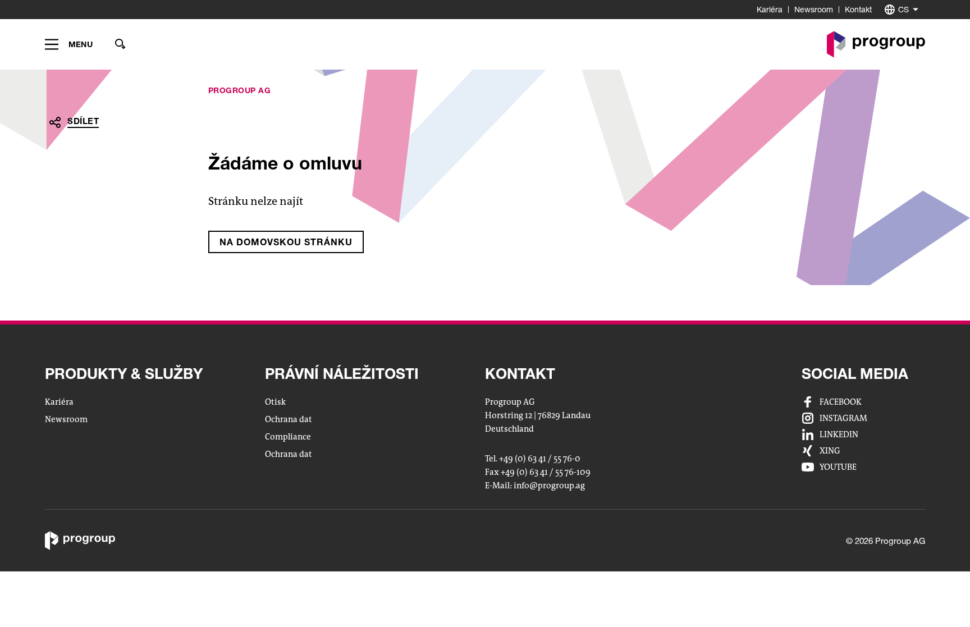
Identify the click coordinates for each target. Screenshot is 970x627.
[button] (69, 44)
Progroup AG (239, 90)
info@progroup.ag (549, 486)
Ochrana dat (288, 419)
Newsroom (813, 9)
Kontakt (858, 9)
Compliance (288, 436)
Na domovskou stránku (286, 241)
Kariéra (770, 9)
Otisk (275, 402)
